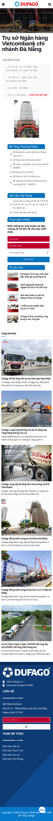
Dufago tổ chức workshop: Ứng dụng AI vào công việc (34, 317)
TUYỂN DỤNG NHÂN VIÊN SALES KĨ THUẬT (32, 307)
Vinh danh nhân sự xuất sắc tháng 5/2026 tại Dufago (32, 296)
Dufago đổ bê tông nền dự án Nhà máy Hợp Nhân (26, 378)
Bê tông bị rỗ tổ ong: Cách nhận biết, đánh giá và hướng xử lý (34, 275)
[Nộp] (26, 727)
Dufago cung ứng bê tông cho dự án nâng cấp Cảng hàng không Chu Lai (24, 431)
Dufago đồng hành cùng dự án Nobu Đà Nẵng (24, 538)
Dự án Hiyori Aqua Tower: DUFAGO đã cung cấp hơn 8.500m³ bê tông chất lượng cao (24, 646)
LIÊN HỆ (8, 691)
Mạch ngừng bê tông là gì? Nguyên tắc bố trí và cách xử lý (33, 286)
